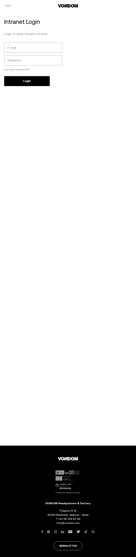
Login (27, 81)
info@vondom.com (68, 523)
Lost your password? (17, 69)
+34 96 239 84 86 (69, 518)
